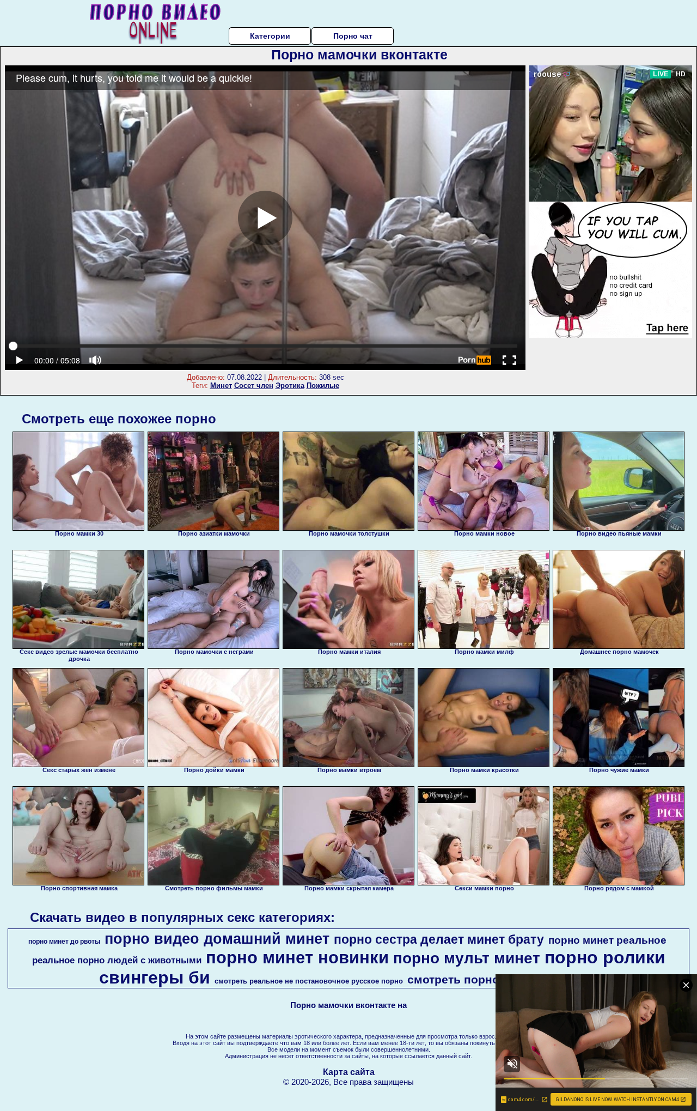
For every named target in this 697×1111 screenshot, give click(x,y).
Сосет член (253, 385)
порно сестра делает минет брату (439, 939)
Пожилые (323, 385)
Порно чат (352, 36)
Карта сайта (349, 1072)
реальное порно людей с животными (116, 960)
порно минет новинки (297, 957)
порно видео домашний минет (217, 939)
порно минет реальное (607, 940)
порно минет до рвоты (64, 941)
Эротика (290, 385)
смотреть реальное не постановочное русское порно (309, 981)
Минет (221, 385)
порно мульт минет (466, 958)
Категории (270, 36)
